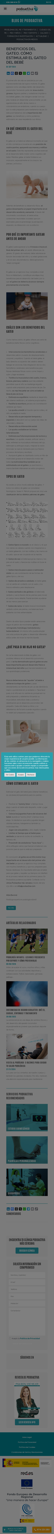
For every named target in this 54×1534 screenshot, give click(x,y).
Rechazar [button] (30, 775)
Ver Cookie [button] (10, 775)
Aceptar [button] (21, 775)
